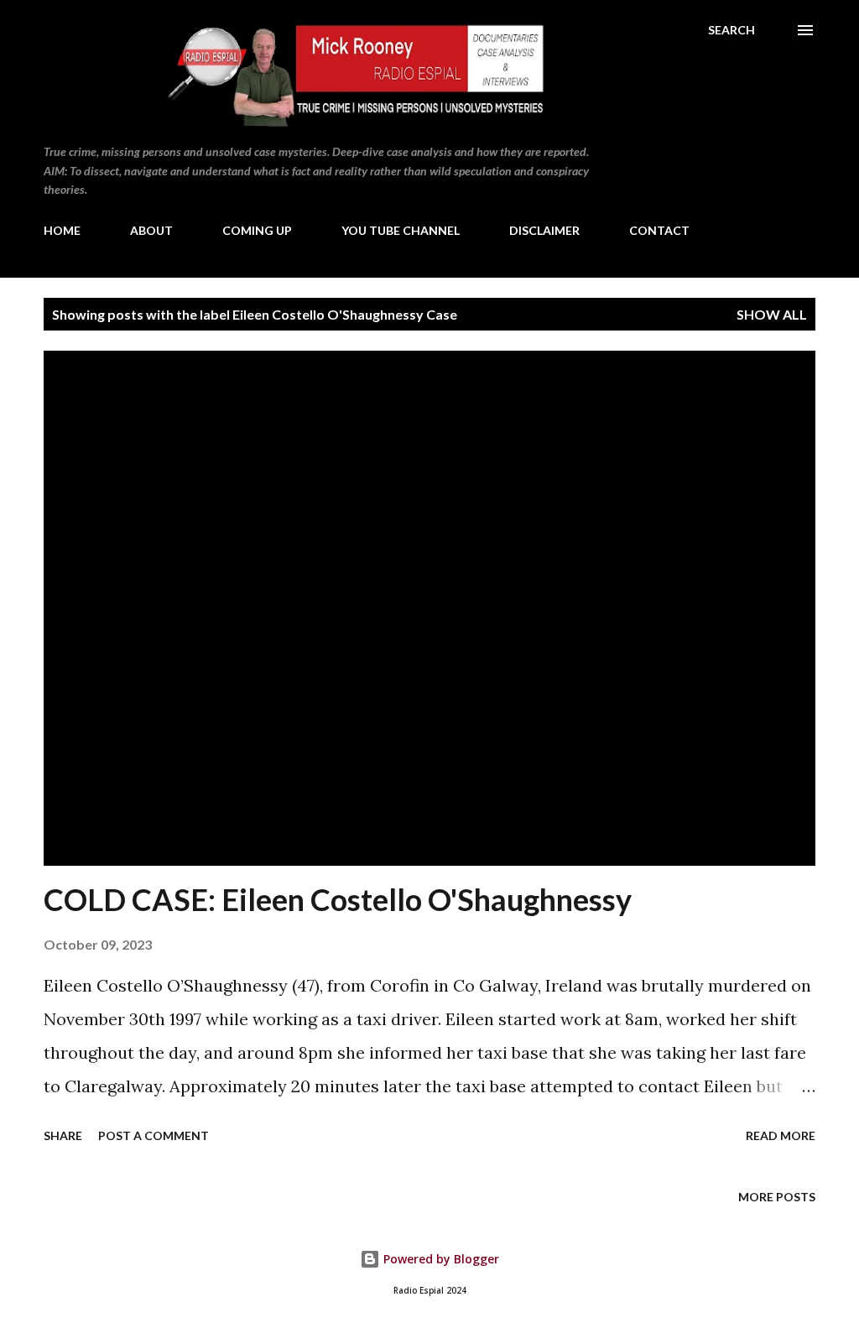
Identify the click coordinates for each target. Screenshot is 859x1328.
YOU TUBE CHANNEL (400, 230)
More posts (776, 1197)
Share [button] (63, 1135)
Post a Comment (153, 1135)
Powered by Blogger (439, 1259)
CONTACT (659, 230)
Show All (772, 314)
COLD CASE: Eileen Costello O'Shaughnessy (338, 899)
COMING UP (257, 230)
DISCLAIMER (544, 230)
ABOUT (151, 230)
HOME (62, 230)
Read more (780, 1135)
